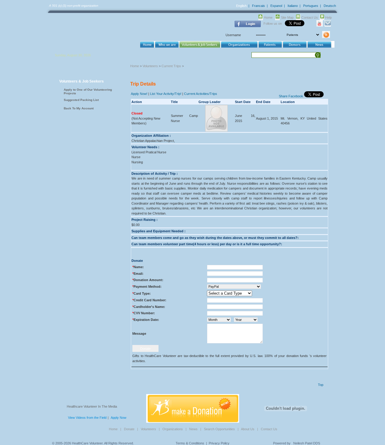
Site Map (287, 17)
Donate (129, 429)
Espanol (276, 6)
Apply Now (118, 417)
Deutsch (330, 6)
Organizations (172, 429)
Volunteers (150, 66)
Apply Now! (139, 94)
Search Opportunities (219, 429)
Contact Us (309, 17)
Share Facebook (291, 96)
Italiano (293, 6)
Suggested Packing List (81, 100)
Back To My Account (79, 108)
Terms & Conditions (190, 443)
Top (320, 385)
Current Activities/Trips (200, 94)
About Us (247, 429)
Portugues (310, 6)
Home (268, 17)
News (193, 429)
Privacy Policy (219, 443)
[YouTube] (319, 25)
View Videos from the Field (87, 417)
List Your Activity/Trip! (165, 94)
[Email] (328, 25)
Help (328, 17)
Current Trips (171, 66)
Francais (258, 6)
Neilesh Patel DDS (306, 443)
